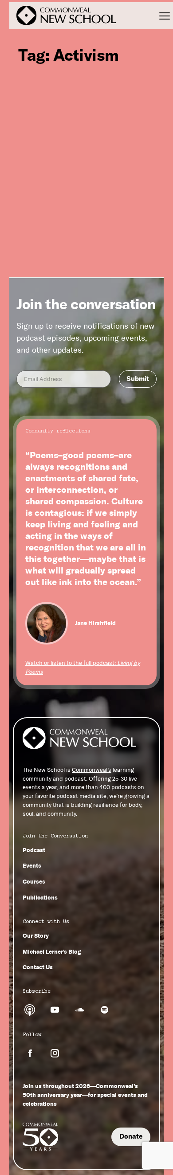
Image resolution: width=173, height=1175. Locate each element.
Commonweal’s (91, 769)
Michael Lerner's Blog (52, 951)
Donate (130, 1136)
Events (32, 865)
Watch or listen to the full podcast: (82, 667)
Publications (40, 897)
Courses (34, 881)
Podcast (34, 849)
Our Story (36, 935)
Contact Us (38, 967)
